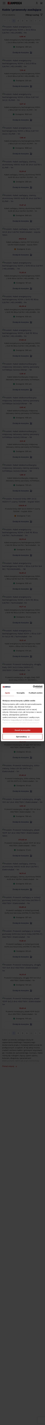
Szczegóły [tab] (21, 693)
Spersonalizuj (21, 737)
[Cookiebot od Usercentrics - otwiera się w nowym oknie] (32, 686)
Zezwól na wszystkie (22, 730)
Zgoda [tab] (7, 693)
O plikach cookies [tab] (35, 693)
